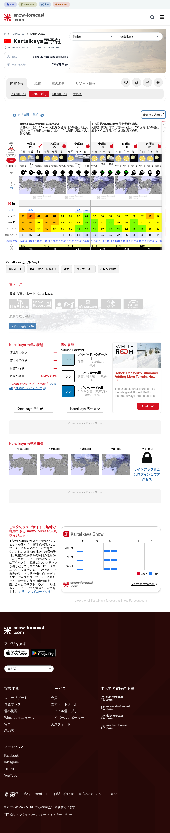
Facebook (11, 755)
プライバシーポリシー (32, 814)
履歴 (66, 269)
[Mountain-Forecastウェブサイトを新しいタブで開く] (27, 4)
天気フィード (61, 724)
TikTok (9, 768)
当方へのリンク (90, 793)
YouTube (10, 775)
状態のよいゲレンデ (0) (30, 388)
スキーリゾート (15, 697)
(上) (18, 94)
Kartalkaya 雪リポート (33, 408)
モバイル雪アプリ (64, 710)
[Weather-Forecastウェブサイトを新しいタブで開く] (61, 4)
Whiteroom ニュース (19, 717)
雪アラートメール (64, 704)
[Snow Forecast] (23, 17)
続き (12, 187)
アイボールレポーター (67, 717)
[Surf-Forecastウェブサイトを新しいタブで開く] (10, 4)
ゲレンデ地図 (108, 269)
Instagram (11, 762)
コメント (113, 793)
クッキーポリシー (62, 814)
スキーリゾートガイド (42, 269)
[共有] (147, 82)
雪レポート (15, 269)
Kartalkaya (37, 33)
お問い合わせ (64, 793)
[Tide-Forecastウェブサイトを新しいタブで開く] (45, 4)
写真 (7, 724)
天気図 (77, 94)
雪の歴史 (58, 83)
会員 (54, 697)
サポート (42, 793)
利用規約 (9, 814)
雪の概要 (10, 710)
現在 (37, 83)
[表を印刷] (158, 82)
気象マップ (12, 704)
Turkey (18, 33)
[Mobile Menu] (162, 17)
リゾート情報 (86, 83)
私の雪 (9, 730)
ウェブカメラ (85, 269)
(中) (39, 94)
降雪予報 (16, 83)
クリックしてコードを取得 (36, 591)
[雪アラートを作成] (136, 82)
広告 (27, 793)
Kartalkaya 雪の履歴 (85, 408)
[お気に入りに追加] (125, 82)
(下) (59, 94)
